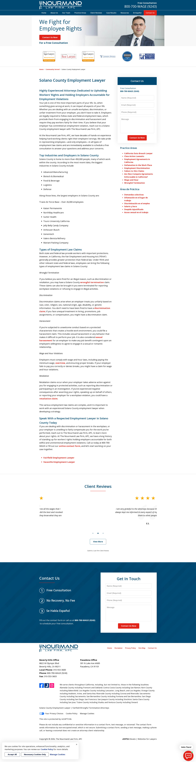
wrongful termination (92, 282)
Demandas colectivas (134, 194)
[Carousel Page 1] (92, 533)
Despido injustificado (133, 209)
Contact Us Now (49, 37)
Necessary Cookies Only (35, 754)
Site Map (141, 648)
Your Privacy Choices (54, 713)
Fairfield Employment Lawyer (58, 457)
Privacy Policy (130, 648)
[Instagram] (52, 685)
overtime (60, 363)
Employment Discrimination (137, 168)
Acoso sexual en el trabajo (136, 212)
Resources (125, 13)
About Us (54, 13)
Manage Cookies (87, 713)
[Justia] (46, 685)
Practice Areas (80, 13)
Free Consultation (147, 3)
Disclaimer (119, 648)
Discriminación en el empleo (137, 203)
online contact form (69, 446)
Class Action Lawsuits (134, 156)
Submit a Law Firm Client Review (98, 551)
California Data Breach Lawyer (138, 153)
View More (98, 541)
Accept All (12, 754)
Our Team (66, 13)
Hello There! (186, 747)
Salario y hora (130, 206)
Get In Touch (128, 578)
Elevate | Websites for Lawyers (139, 739)
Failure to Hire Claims (134, 171)
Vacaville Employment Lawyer (59, 462)
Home (44, 13)
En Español (137, 13)
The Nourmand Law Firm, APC (69, 739)
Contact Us (150, 13)
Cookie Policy (71, 713)
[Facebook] (41, 685)
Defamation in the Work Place (138, 165)
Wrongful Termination (134, 183)
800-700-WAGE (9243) (140, 6)
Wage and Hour (131, 180)
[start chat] (188, 756)
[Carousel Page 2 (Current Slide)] (98, 533)
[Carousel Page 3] (103, 533)
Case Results (111, 13)
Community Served (53, 69)
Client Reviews (96, 13)
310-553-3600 (59, 669)
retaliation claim (48, 398)
